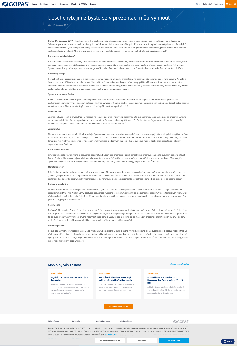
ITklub (73, 4)
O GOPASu (83, 4)
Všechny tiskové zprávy (179, 264)
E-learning (64, 4)
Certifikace (44, 4)
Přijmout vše (174, 340)
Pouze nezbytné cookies (110, 340)
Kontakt (93, 4)
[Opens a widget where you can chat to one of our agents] (228, 342)
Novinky (54, 4)
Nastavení (142, 340)
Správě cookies (111, 334)
